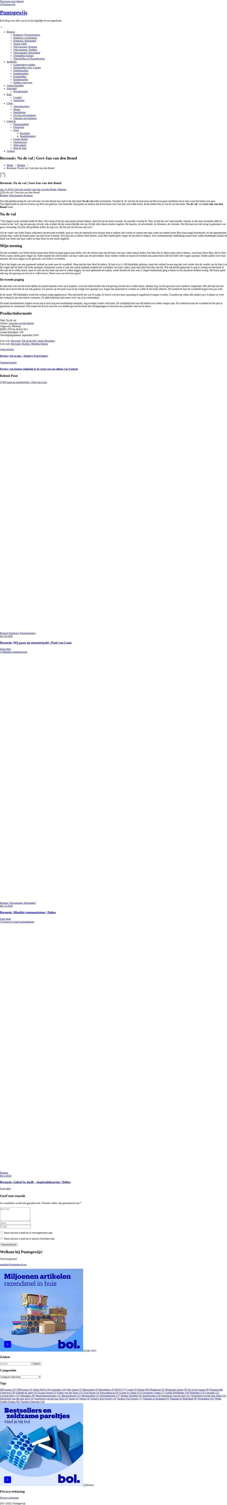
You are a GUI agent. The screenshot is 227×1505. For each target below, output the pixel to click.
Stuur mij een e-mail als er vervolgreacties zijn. (28, 1232)
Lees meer (5, 649)
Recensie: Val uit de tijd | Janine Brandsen (33, 340)
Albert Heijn (42, 1389)
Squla (73, 1398)
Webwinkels (19, 145)
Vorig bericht (7, 349)
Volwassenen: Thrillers (25, 49)
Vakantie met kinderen (25, 118)
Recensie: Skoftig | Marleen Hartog (29, 343)
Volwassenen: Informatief (26, 52)
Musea (16, 109)
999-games (8, 1389)
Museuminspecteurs (48, 1395)
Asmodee (58, 1389)
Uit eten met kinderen (24, 115)
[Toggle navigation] (1, 27)
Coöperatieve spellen (24, 64)
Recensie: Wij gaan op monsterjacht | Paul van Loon (36, 642)
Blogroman (90, 1389)
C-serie (131, 1389)
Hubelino (197, 1392)
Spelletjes (12, 61)
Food (16, 130)
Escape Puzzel (47, 1392)
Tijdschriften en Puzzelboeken (29, 58)
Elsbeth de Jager (26, 1392)
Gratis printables (15, 85)
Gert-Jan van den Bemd (43, 189)
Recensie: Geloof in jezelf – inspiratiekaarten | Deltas (35, 1182)
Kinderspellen (20, 79)
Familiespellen (20, 73)
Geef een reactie (22, 189)
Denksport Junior (176, 1389)
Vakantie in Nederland (183, 1398)
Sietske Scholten (131, 1395)
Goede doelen (20, 139)
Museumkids (90, 1395)
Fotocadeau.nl (109, 1392)
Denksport (157, 1389)
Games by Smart (130, 1392)
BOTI (120, 1389)
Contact (11, 151)
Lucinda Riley (10, 1395)
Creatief (17, 97)
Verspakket (206, 1398)
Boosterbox (106, 1389)
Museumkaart (71, 1395)
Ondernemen (20, 142)
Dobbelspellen (20, 70)
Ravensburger (110, 1395)
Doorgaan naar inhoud (12, 1)
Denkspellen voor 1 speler (27, 67)
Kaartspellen (19, 76)
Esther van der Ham (70, 1392)
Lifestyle (11, 121)
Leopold (212, 1392)
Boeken (11, 31)
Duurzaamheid (21, 124)
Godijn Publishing (177, 1392)
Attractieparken (21, 106)
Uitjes (10, 103)
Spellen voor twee (22, 82)
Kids (9, 94)
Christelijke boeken (23, 55)
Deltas (143, 1389)
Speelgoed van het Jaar (175, 1395)
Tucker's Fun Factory (103, 1398)
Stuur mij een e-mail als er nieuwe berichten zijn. (29, 1238)
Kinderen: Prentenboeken (26, 34)
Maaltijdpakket (28, 136)
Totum (84, 1398)
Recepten (25, 133)
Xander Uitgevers (33, 1401)
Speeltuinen (19, 112)
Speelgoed (18, 100)
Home (10, 165)
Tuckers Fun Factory (129, 1398)
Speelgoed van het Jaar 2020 (208, 1395)
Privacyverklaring (9, 1497)
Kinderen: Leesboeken (25, 37)
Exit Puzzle (91, 1392)
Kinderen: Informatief (24, 40)
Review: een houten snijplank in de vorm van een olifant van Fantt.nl (39, 369)
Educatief (12, 88)
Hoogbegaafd (20, 91)
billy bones (74, 1389)
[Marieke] (2, 176)
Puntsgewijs (13, 12)
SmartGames (151, 1395)
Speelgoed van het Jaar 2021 (17, 1398)
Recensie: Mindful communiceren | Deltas (28, 912)
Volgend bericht (8, 362)
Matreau (62, 189)
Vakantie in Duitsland (156, 1398)
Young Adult (20, 43)
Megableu (28, 1395)
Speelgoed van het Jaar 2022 (51, 1398)
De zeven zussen (198, 1389)
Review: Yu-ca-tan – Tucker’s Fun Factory (24, 355)
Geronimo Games (153, 1392)
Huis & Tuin (19, 148)
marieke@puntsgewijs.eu (13, 1264)
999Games (24, 1389)
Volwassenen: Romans (25, 46)
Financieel (18, 127)
